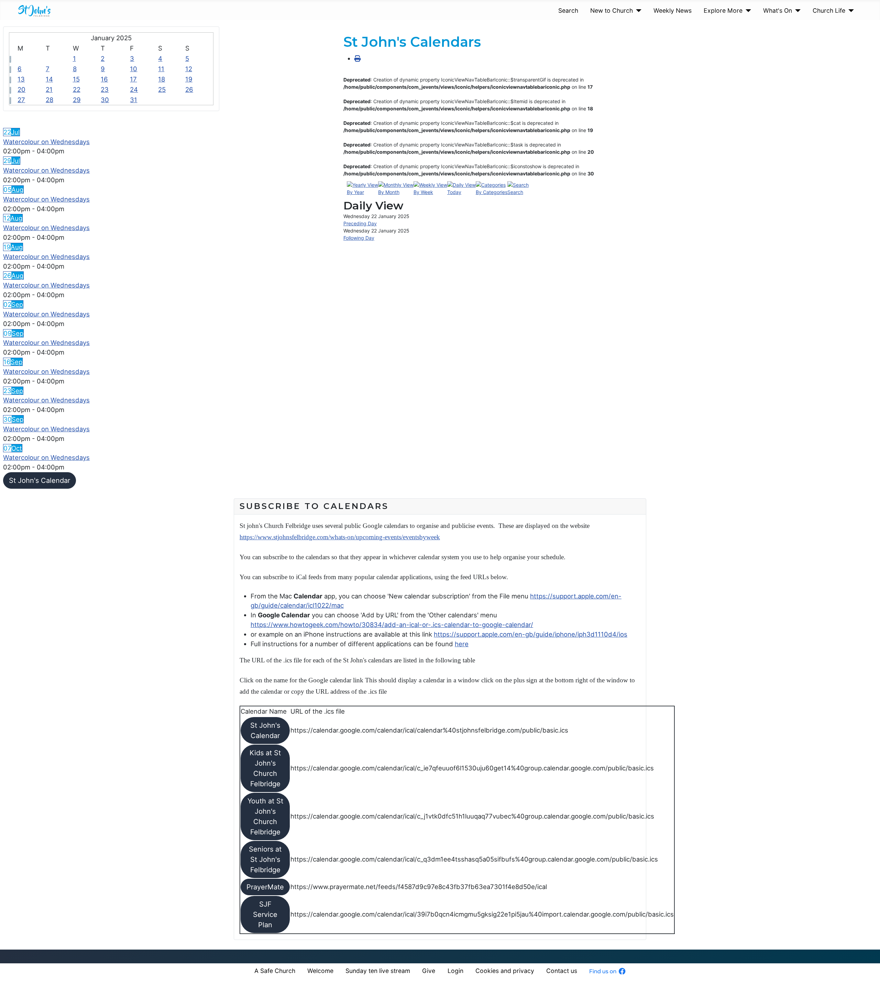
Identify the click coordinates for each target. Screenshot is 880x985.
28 (49, 100)
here (462, 644)
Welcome (320, 970)
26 (189, 89)
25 (162, 89)
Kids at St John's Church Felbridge (265, 768)
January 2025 (111, 38)
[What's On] (796, 10)
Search (568, 10)
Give (428, 970)
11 (161, 69)
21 (49, 89)
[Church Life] (849, 10)
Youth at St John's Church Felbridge (265, 816)
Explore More (723, 10)
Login (455, 970)
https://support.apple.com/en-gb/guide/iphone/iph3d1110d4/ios (530, 634)
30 (105, 100)
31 (133, 100)
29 (77, 100)
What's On (777, 10)
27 (21, 100)
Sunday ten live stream (377, 970)
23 (105, 89)
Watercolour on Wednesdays (46, 141)
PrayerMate (265, 887)
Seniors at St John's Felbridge (265, 859)
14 (49, 79)
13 (21, 79)
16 (104, 79)
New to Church (611, 10)
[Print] (357, 58)
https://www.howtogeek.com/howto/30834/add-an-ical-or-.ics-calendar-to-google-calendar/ (392, 624)
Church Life (829, 10)
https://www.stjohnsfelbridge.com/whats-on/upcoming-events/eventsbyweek (340, 537)
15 (76, 79)
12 (188, 69)
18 (161, 79)
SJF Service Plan (265, 914)
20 (21, 89)
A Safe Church (274, 970)
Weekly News (672, 10)
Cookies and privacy (504, 970)
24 (134, 89)
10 (133, 69)
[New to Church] (637, 10)
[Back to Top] (866, 971)
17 (133, 79)
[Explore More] (746, 10)
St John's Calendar (39, 480)
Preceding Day (360, 223)
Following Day (358, 238)
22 (76, 89)
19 (188, 79)
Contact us (561, 970)
